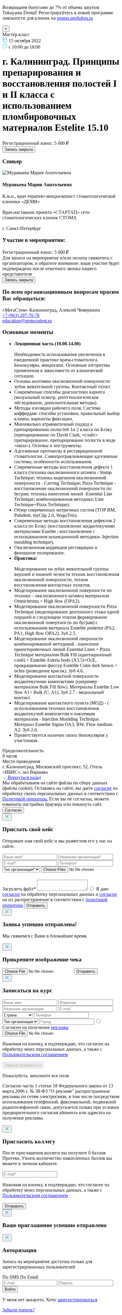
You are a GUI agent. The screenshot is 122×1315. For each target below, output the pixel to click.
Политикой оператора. (25, 798)
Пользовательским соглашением (35, 1054)
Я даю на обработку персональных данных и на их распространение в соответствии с (59, 897)
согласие (103, 788)
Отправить (35, 905)
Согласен (13, 810)
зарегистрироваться (77, 1299)
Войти (10, 1289)
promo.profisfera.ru (75, 18)
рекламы (59, 1027)
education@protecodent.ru (27, 320)
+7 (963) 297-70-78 (20, 315)
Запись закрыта (19, 149)
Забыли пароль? (18, 1309)
